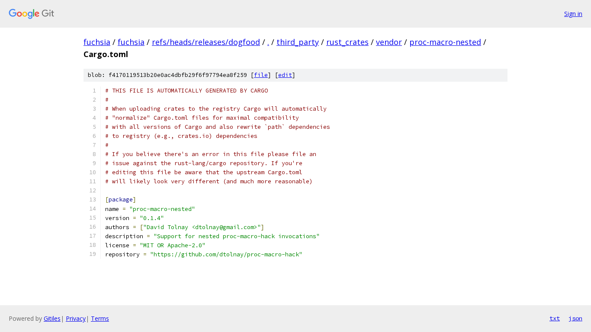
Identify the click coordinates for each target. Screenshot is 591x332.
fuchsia (97, 42)
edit (285, 75)
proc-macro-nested (445, 42)
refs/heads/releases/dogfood (206, 42)
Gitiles (52, 318)
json (575, 318)
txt (554, 318)
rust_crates (347, 42)
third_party (297, 42)
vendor (389, 42)
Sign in (573, 14)
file (261, 75)
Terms (100, 318)
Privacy (76, 318)
